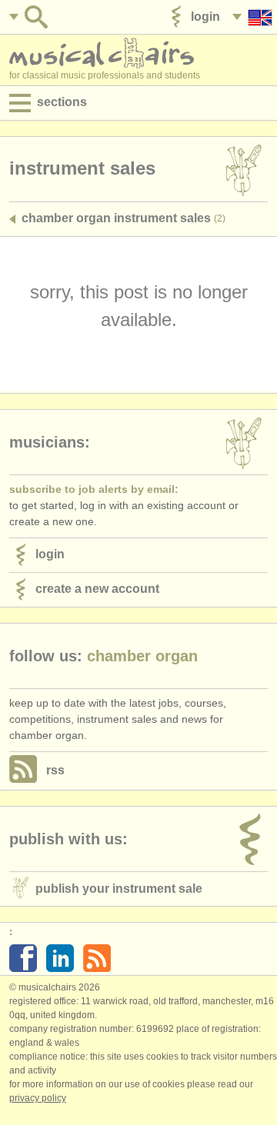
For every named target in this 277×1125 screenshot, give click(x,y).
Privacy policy (37, 1098)
